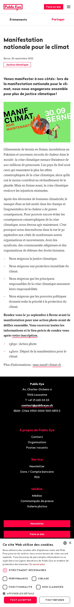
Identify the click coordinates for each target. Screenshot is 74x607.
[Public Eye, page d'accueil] (13, 7)
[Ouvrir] (69, 19)
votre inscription (24, 335)
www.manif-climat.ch (47, 365)
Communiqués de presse (37, 501)
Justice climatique (17, 64)
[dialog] (37, 573)
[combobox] (65, 543)
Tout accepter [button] (20, 600)
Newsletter (37, 466)
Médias (37, 495)
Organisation (37, 442)
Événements (18, 19)
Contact (37, 437)
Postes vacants (37, 447)
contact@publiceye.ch (37, 405)
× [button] (70, 543)
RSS (37, 477)
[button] (37, 593)
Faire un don (53, 6)
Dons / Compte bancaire (37, 471)
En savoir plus (37, 564)
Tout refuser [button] (54, 600)
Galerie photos (37, 506)
